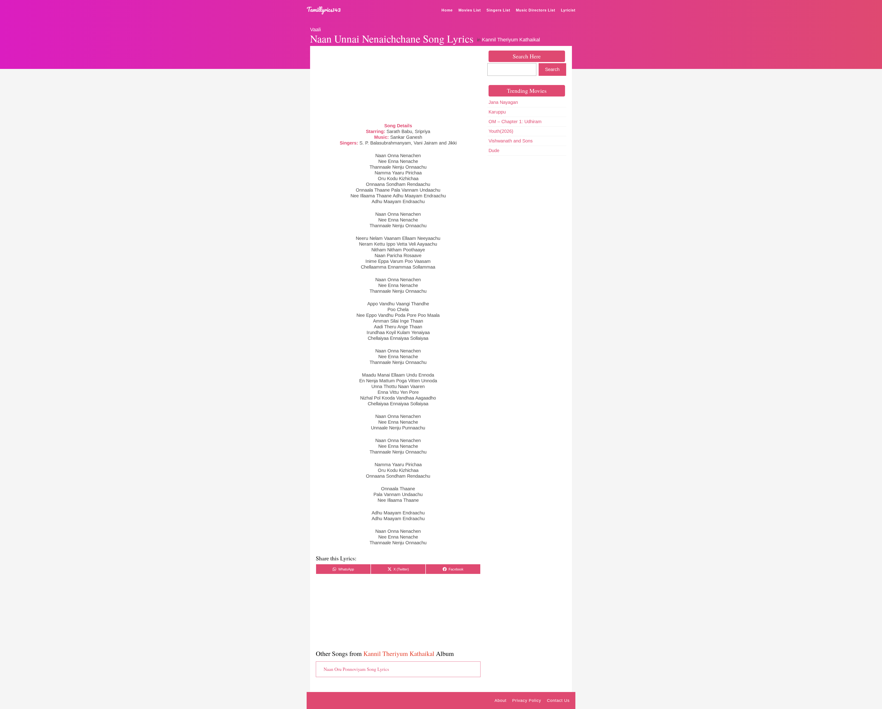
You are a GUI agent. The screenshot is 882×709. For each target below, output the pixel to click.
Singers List (498, 10)
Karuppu (497, 111)
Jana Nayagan (503, 102)
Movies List (469, 10)
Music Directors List (535, 10)
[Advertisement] (398, 84)
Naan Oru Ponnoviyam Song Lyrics (356, 669)
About (500, 700)
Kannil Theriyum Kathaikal (511, 40)
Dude (494, 150)
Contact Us (558, 700)
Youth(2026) (501, 131)
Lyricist (568, 10)
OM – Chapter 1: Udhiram (515, 121)
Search (552, 69)
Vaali (315, 29)
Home (447, 10)
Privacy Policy (526, 700)
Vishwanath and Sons (511, 140)
